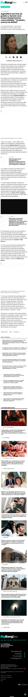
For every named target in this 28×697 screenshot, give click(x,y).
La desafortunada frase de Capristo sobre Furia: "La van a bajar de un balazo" (17, 161)
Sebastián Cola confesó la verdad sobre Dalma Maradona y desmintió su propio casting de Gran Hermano (14, 354)
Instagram (16, 658)
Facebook (16, 651)
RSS (2, 680)
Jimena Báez (6, 437)
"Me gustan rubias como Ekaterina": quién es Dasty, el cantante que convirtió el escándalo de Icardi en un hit (13, 375)
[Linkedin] (17, 57)
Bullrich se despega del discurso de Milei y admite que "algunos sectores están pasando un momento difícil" (13, 381)
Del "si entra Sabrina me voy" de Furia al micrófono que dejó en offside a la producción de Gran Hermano (18, 222)
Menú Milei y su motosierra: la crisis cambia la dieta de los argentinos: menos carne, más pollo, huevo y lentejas (13, 463)
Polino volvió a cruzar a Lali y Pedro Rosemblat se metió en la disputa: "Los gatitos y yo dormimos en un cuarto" (13, 387)
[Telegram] (21, 57)
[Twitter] (10, 57)
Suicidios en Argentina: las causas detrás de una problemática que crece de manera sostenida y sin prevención (12, 622)
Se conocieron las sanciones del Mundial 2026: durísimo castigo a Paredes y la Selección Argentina (13, 400)
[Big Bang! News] (8, 2)
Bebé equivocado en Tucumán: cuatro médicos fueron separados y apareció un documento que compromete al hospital (13, 569)
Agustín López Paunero (9, 468)
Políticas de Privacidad (6, 675)
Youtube (17, 656)
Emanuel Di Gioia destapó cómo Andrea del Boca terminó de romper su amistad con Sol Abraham (14, 361)
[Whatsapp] (6, 57)
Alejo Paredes (7, 627)
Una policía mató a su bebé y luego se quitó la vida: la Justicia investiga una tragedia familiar (12, 393)
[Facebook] (13, 57)
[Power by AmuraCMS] (23, 684)
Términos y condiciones (6, 677)
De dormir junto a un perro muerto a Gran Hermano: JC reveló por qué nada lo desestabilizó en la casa (14, 367)
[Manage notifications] (25, 694)
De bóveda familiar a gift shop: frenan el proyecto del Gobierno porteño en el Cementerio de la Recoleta (13, 596)
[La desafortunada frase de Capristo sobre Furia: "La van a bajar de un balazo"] (4, 162)
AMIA (11, 331)
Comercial (3, 679)
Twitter (18, 653)
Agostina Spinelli (4, 331)
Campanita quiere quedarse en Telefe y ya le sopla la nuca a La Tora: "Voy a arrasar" (14, 348)
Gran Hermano (16, 331)
